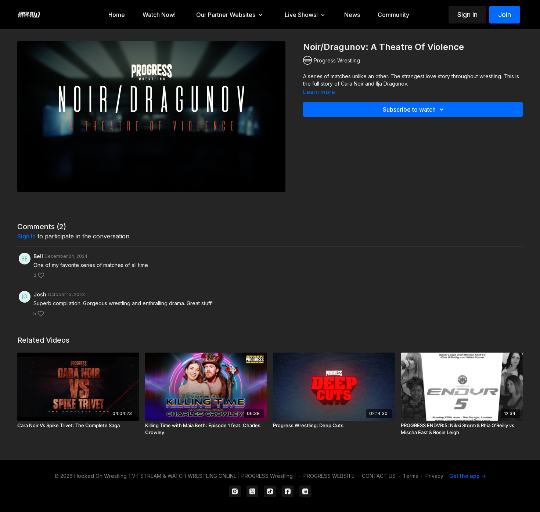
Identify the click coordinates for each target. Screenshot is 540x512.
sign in (26, 236)
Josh (39, 294)
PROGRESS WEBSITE (328, 476)
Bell (38, 256)
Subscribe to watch (409, 109)
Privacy (434, 476)
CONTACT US (379, 476)
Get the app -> (467, 476)
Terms (410, 476)
